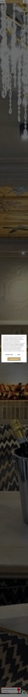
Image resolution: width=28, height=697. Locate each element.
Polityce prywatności (19, 344)
